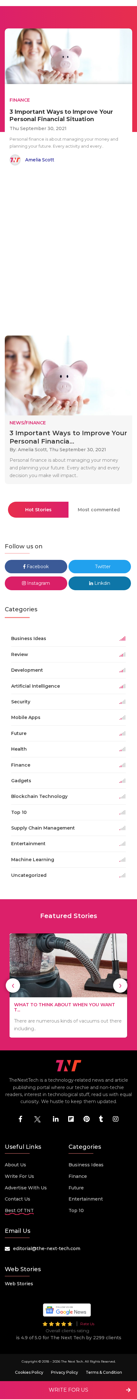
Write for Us (19, 1176)
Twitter (102, 566)
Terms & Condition (104, 1372)
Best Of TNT (19, 1210)
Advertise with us (26, 1188)
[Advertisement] (68, 252)
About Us (15, 1165)
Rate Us (87, 1323)
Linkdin (101, 583)
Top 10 (76, 1210)
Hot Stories (38, 510)
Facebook (37, 566)
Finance (77, 1176)
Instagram (38, 583)
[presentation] (13, 985)
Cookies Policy (29, 1372)
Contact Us (17, 1199)
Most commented (99, 510)
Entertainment (85, 1199)
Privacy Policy (64, 1372)
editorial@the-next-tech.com (46, 1248)
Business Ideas (86, 1165)
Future (76, 1188)
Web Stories (19, 1284)
